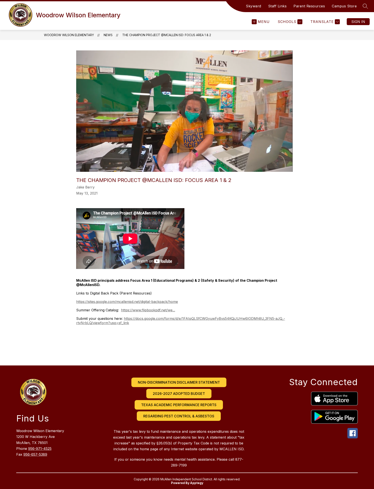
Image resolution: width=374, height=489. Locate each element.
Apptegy (196, 483)
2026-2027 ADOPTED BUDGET (179, 393)
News (108, 35)
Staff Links (277, 6)
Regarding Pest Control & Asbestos (178, 416)
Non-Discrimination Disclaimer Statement (179, 382)
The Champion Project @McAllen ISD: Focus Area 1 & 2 (166, 35)
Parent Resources (309, 6)
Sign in (358, 21)
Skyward (253, 6)
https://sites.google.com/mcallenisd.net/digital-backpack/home (127, 301)
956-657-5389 (35, 454)
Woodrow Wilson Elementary (69, 35)
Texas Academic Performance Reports (178, 405)
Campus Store (344, 6)
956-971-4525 (40, 448)
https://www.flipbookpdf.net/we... (148, 310)
